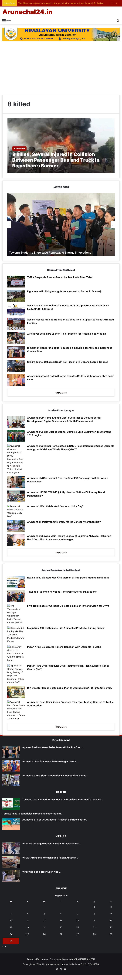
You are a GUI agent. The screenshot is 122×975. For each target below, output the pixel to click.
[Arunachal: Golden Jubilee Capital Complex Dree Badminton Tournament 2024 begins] (16, 436)
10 (11, 920)
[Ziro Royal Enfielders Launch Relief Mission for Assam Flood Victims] (16, 338)
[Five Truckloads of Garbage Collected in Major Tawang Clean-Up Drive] (16, 614)
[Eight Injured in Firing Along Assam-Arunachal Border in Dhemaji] (16, 296)
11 (28, 920)
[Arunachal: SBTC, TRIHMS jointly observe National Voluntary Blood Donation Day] (16, 496)
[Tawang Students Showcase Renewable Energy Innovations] (16, 596)
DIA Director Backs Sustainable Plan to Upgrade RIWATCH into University (69, 687)
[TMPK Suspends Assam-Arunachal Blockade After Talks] (16, 281)
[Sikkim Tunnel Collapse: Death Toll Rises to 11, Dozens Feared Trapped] (16, 366)
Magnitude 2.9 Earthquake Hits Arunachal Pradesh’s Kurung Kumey (66, 628)
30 (111, 934)
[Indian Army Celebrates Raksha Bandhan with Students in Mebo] (16, 653)
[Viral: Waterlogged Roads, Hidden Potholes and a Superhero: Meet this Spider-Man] (11, 848)
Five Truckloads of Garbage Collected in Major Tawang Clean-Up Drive (68, 605)
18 (28, 927)
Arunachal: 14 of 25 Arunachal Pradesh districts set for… (55, 819)
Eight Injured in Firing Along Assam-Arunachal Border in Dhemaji (64, 291)
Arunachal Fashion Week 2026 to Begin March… (50, 761)
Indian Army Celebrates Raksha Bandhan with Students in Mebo (64, 646)
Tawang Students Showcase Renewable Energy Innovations (50, 252)
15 (94, 920)
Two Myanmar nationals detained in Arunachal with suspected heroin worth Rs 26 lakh (61, 3)
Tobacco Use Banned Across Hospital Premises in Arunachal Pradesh (62, 799)
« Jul (4, 946)
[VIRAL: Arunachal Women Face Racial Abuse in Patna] (11, 862)
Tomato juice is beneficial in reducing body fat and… (32, 813)
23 (111, 927)
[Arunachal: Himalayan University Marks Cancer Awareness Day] (16, 526)
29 (94, 934)
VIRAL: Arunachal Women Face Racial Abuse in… (50, 857)
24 (11, 934)
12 (44, 920)
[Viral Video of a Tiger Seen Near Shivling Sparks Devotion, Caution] (11, 876)
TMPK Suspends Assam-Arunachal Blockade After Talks (59, 277)
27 (61, 934)
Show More (61, 392)
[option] (61, 224)
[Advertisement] (61, 67)
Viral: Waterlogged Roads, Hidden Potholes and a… (51, 843)
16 (111, 920)
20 (61, 927)
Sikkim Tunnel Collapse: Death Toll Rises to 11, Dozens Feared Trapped (67, 361)
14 (78, 920)
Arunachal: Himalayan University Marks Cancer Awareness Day (64, 521)
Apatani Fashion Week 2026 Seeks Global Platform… (52, 747)
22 (94, 927)
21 (78, 927)
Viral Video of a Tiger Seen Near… (41, 871)
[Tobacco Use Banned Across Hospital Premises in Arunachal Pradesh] (11, 804)
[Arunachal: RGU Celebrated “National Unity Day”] (16, 511)
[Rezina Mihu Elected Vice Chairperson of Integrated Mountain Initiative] (16, 582)
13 (61, 920)
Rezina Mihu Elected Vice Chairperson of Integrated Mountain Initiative (68, 577)
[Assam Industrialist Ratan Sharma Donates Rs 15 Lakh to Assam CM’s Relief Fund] (16, 380)
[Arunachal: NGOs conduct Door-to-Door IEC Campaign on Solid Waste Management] (16, 482)
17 (11, 927)
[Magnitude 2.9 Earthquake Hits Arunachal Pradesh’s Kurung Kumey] (16, 634)
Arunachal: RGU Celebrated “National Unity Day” (55, 506)
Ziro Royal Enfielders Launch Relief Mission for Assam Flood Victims (66, 333)
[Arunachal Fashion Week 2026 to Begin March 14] (11, 766)
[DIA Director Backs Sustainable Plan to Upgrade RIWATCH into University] (16, 692)
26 (44, 934)
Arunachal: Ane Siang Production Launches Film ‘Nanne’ (54, 775)
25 (27, 934)
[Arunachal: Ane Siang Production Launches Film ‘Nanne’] (11, 780)
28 (77, 934)
